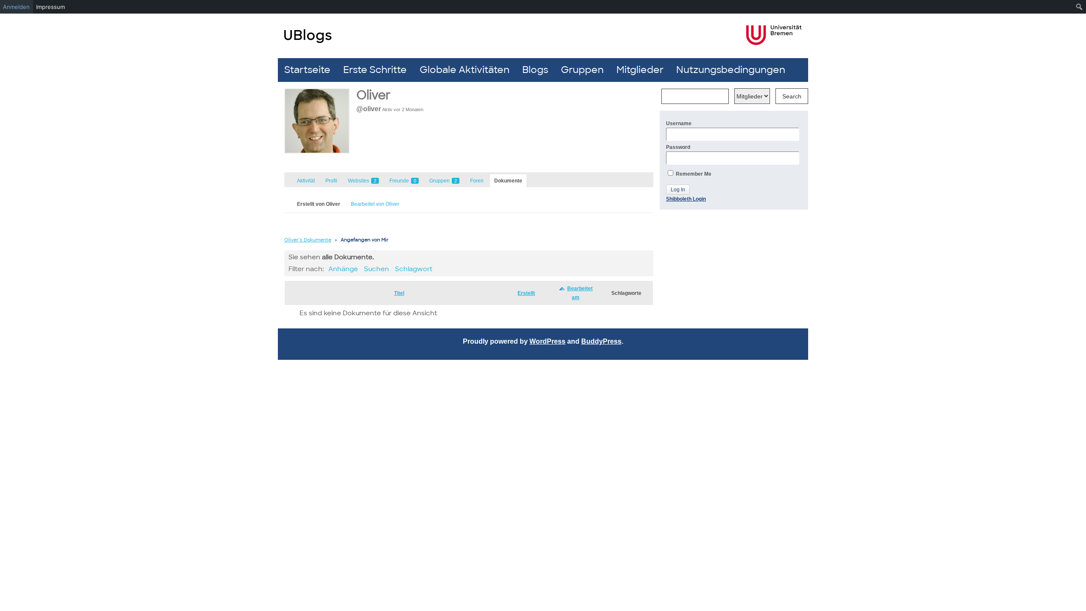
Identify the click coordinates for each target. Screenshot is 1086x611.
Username (678, 123)
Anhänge (343, 269)
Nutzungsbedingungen (730, 70)
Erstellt (526, 293)
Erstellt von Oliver (318, 204)
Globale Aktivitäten (464, 70)
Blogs (535, 70)
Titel (399, 293)
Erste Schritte (375, 70)
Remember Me (693, 174)
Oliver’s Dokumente (307, 240)
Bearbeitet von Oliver (375, 204)
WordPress (547, 341)
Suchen (376, 269)
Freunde (402, 181)
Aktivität (306, 181)
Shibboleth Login (686, 199)
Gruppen (582, 70)
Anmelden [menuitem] (16, 6)
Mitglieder (639, 70)
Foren (477, 181)
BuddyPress (601, 341)
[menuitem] (1079, 7)
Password (678, 147)
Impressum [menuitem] (50, 6)
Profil (331, 181)
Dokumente (508, 181)
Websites (362, 181)
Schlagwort (413, 269)
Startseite (307, 70)
